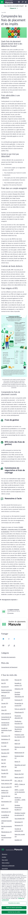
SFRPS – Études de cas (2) (20, 785)
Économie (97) (5, 749)
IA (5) (2, 805)
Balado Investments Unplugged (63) (6, 691)
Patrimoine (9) (18, 700)
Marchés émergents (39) (6, 827)
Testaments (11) (19, 825)
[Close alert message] (26, 6)
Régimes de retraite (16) (20, 748)
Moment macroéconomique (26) (6, 837)
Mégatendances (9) (6, 832)
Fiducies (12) (4, 770)
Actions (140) (4, 680)
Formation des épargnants (8, 657)
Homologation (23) (6, 801)
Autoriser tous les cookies (14, 912)
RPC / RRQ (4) (18, 781)
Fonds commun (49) (6, 780)
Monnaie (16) (18, 680)
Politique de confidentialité (8, 865)
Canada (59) (4, 703)
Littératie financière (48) (6, 822)
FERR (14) (3, 766)
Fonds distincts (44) (6, 783)
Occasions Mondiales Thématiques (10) (19, 694)
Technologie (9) (19, 822)
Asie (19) (3, 683)
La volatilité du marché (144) (5, 816)
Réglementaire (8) (19, 752)
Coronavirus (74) (5, 736)
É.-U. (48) (3, 746)
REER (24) (17, 743)
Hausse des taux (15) (5, 797)
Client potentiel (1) (6, 713)
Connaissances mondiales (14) (5, 723)
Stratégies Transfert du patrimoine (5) (20, 814)
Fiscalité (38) (4, 773)
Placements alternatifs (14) (18, 717)
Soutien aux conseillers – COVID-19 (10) (20, 800)
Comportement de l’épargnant (9, 667)
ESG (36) (3, 759)
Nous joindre (5, 860)
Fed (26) (3, 763)
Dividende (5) (4, 742)
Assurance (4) (5, 686)
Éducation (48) (5, 753)
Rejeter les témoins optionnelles (14, 907)
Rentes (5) (17, 761)
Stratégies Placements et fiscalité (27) (18, 807)
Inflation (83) (4, 808)
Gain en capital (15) (6, 787)
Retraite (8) (18, 770)
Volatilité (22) (18, 840)
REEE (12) (17, 740)
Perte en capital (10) (20, 709)
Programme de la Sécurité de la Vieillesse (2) (19, 729)
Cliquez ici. (13, 8)
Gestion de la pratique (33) (4, 791)
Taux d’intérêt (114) (19, 818)
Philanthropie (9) (19, 712)
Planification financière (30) (18, 722)
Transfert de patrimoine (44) (19, 830)
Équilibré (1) (4, 756)
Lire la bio (11, 613)
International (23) (6, 811)
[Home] (2, 2)
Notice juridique (5, 862)
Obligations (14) (19, 689)
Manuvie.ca (4, 854)
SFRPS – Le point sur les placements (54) (20, 792)
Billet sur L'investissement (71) (5, 698)
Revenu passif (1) (19, 777)
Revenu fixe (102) (19, 774)
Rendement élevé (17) (19, 757)
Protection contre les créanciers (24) (20, 736)
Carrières (4, 857)
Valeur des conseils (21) (20, 835)
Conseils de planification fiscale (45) (6, 730)
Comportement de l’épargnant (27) (6, 718)
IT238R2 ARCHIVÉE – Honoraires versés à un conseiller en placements (13, 529)
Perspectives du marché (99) (19, 704)
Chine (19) (4, 710)
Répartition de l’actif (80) (20, 766)
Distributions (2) (5, 739)
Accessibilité (5, 868)
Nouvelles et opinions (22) (18, 684)
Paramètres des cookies (14, 903)
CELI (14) (3, 707)
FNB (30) (3, 776)
